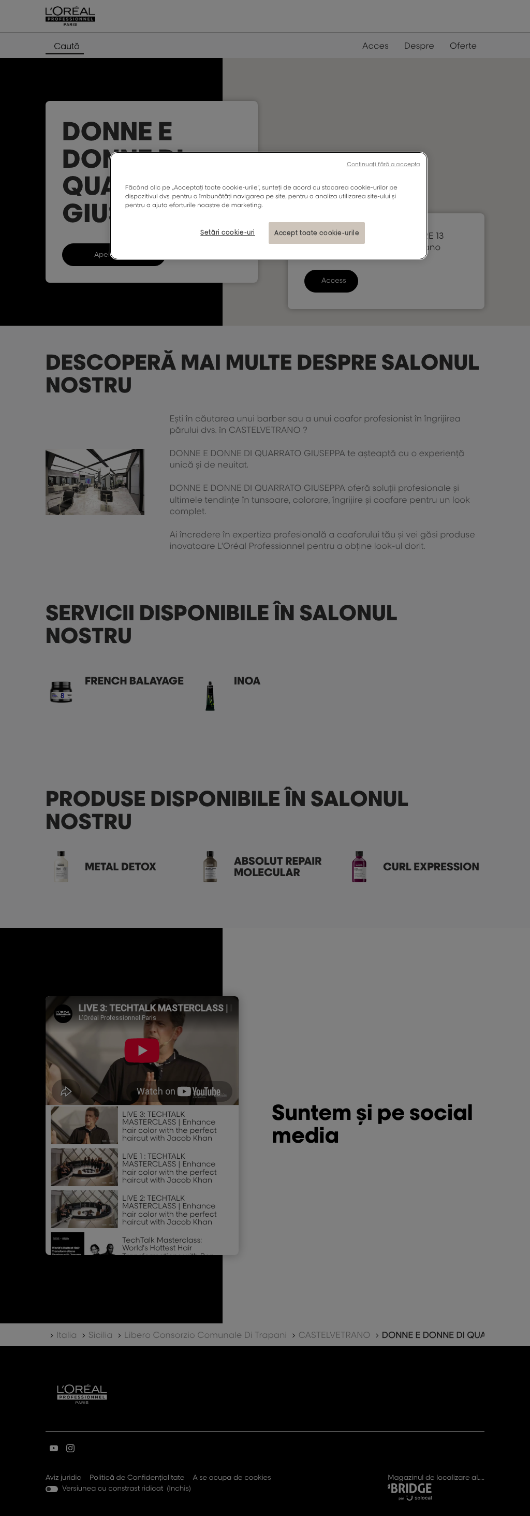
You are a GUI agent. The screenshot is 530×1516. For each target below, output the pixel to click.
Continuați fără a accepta (383, 164)
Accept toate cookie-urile (316, 233)
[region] (269, 206)
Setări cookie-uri (227, 232)
